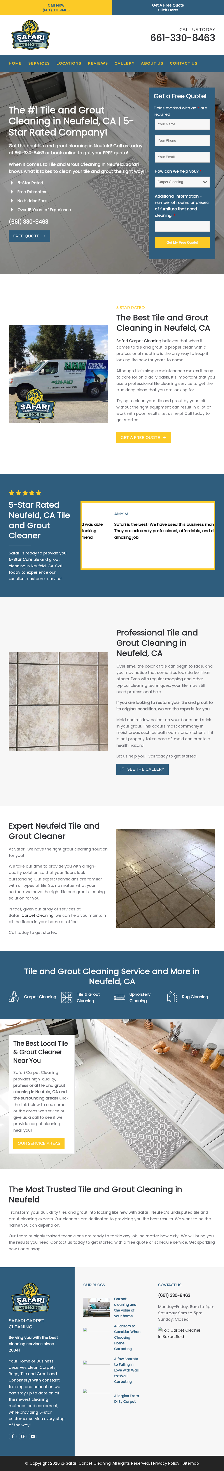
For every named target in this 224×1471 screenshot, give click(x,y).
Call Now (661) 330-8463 (56, 7)
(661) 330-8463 (28, 221)
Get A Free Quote (140, 437)
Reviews (98, 63)
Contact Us (184, 63)
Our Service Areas (39, 1143)
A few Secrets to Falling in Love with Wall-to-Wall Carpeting (127, 1370)
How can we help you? (178, 171)
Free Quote (26, 236)
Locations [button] (68, 63)
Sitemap (191, 1463)
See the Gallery (145, 769)
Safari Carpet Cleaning (138, 341)
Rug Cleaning (195, 996)
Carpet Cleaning (37, 915)
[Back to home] (30, 35)
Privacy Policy (166, 1463)
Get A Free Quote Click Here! (168, 7)
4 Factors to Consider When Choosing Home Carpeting (127, 1337)
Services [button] (39, 63)
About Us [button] (152, 63)
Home (15, 63)
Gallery (125, 63)
